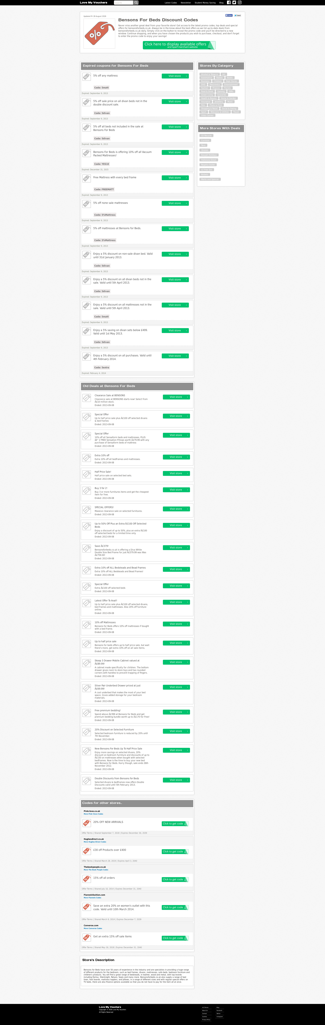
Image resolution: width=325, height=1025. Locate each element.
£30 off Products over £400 (109, 849)
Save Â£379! (102, 546)
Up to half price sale (105, 641)
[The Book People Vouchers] (87, 879)
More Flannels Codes (92, 898)
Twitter (219, 1013)
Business (205, 81)
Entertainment (231, 84)
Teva (203, 145)
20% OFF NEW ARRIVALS (108, 822)
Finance (216, 88)
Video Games (207, 115)
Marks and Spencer (210, 179)
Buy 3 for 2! (101, 488)
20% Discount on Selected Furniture (114, 729)
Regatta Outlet (208, 165)
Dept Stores (231, 81)
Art (223, 74)
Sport (203, 112)
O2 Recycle (206, 135)
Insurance (205, 101)
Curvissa (205, 140)
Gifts (231, 91)
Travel (236, 112)
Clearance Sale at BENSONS (110, 395)
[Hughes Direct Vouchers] (87, 851)
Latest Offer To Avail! (106, 600)
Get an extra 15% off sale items (112, 936)
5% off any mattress (105, 75)
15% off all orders (104, 877)
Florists (227, 88)
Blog (221, 3)
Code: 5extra (101, 367)
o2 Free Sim (206, 169)
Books (230, 78)
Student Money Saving (205, 3)
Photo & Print (216, 105)
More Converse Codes (93, 928)
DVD (203, 84)
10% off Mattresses (105, 622)
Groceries (221, 95)
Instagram (220, 1016)
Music (230, 101)
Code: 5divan (102, 113)
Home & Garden (228, 98)
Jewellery (219, 101)
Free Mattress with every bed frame (114, 177)
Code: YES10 (101, 164)
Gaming (221, 91)
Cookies (204, 1016)
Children (218, 81)
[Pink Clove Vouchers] (87, 823)
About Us (205, 1010)
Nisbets (204, 174)
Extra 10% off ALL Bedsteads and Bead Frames (120, 567)
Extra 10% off (102, 455)
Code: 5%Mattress (105, 215)
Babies (219, 78)
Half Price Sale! (103, 471)
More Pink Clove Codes (93, 814)
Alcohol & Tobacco (209, 74)
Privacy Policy (206, 1019)
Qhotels (204, 150)
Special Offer (102, 414)
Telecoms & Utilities (220, 112)
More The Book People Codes (96, 870)
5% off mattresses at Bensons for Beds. (117, 228)
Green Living (207, 95)
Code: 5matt (101, 87)
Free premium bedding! (108, 710)
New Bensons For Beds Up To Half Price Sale (118, 748)
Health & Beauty (209, 98)
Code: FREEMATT (104, 189)
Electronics (215, 84)
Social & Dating (229, 108)
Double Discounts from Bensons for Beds (117, 778)
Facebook (219, 1010)
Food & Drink (207, 91)
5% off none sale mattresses (110, 202)
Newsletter (186, 3)
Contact (204, 1013)
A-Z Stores (205, 1007)
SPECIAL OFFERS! (104, 507)
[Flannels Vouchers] (87, 907)
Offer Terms (87, 833)
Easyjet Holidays (209, 155)
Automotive (206, 78)
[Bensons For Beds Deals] (86, 77)
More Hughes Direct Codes (95, 842)
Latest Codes (171, 3)
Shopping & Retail (209, 108)
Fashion (204, 88)
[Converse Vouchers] (87, 938)
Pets (203, 105)
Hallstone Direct (208, 160)
